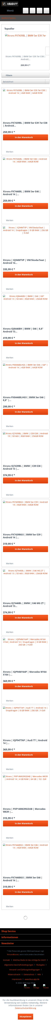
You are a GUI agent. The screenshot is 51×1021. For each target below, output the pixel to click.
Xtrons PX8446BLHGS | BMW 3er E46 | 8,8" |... (24, 399)
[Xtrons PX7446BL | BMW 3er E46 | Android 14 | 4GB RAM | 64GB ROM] (25, 172)
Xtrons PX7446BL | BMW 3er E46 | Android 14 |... (22, 193)
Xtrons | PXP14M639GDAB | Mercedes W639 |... (24, 810)
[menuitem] (7, 10)
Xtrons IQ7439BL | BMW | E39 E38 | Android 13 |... (22, 467)
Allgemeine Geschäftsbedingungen (18, 965)
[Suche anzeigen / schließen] (25, 10)
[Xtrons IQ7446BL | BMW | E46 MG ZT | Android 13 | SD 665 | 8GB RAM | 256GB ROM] (25, 583)
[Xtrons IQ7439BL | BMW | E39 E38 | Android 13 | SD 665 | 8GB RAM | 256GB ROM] (25, 446)
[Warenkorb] (46, 10)
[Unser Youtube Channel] (46, 987)
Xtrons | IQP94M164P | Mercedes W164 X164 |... (24, 673)
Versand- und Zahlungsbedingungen (24, 969)
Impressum (17, 979)
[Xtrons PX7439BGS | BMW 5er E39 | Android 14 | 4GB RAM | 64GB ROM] (25, 515)
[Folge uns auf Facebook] (27, 987)
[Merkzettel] (32, 10)
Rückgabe (40, 965)
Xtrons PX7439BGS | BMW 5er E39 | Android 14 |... (22, 536)
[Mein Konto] (39, 10)
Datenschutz (29, 974)
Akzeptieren (25, 1016)
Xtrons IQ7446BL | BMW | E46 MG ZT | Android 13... (24, 604)
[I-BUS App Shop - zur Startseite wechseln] (9, 3)
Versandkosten (13, 954)
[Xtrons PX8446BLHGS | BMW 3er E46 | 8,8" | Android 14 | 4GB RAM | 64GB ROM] (25, 377)
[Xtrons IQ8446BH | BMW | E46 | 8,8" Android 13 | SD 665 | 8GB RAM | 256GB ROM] (25, 309)
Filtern (8, 75)
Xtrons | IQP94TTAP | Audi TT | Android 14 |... (25, 742)
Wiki (39, 974)
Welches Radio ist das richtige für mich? (29, 960)
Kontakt (6, 960)
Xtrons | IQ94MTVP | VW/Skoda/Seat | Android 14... (24, 261)
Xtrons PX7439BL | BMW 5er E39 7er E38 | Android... (25, 58)
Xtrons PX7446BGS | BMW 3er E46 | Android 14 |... (22, 879)
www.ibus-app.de (32, 979)
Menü (10, 10)
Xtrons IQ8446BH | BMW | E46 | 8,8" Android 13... (23, 330)
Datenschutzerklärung (25, 1008)
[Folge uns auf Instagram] (36, 987)
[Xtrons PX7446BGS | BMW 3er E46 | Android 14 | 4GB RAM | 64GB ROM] (25, 858)
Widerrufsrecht (14, 974)
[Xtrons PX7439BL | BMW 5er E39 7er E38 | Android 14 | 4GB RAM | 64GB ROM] (25, 44)
